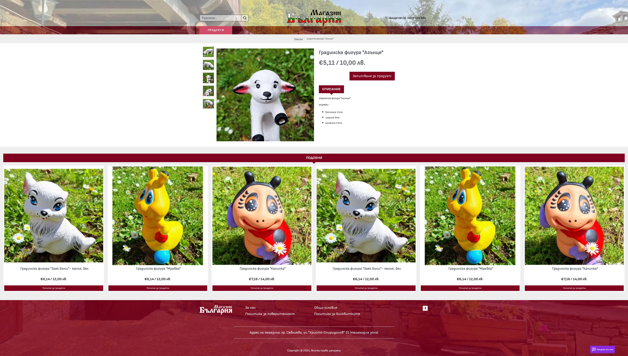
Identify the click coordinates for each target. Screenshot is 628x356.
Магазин (298, 39)
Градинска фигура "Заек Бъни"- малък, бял (54, 268)
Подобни (314, 158)
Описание (331, 89)
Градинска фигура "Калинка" (263, 268)
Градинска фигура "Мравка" (158, 268)
